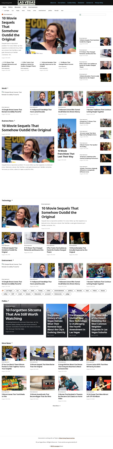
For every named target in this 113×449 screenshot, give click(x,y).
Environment (7, 261)
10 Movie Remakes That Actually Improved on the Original (48, 64)
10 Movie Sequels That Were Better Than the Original (42, 366)
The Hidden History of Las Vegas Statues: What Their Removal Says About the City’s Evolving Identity (56, 324)
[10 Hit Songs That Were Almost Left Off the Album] (99, 383)
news (23, 10)
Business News (8, 121)
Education (38, 294)
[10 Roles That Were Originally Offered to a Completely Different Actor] (105, 170)
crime (34, 10)
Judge (67, 294)
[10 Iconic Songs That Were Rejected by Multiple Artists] (105, 135)
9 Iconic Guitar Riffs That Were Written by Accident (97, 366)
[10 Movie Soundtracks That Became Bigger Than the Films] (42, 383)
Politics (5, 302)
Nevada (56, 10)
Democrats (58, 294)
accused (47, 294)
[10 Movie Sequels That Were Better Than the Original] (42, 354)
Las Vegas (6, 10)
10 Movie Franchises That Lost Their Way (66, 153)
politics (50, 10)
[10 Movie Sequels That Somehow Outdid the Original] (51, 36)
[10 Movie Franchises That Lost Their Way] (67, 133)
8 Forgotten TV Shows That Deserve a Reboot (88, 122)
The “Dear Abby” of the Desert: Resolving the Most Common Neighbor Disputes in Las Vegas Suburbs (100, 324)
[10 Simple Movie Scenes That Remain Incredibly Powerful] (14, 98)
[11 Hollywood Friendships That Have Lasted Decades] (42, 98)
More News (6, 344)
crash (20, 294)
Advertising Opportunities (67, 439)
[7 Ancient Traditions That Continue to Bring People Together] (99, 98)
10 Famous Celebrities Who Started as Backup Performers (89, 157)
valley (5, 294)
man (62, 10)
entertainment (42, 10)
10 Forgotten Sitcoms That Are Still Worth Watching (23, 315)
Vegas (17, 10)
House (103, 291)
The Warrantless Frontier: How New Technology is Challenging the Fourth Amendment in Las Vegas (78, 324)
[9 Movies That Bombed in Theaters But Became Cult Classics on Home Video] (70, 383)
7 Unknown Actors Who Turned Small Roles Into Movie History (69, 111)
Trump (28, 10)
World (4, 88)
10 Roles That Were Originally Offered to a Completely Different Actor (88, 170)
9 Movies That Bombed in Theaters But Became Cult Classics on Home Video (70, 397)
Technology (6, 201)
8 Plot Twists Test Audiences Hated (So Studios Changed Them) (28, 64)
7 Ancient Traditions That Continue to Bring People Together (99, 111)
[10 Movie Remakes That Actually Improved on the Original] (105, 77)
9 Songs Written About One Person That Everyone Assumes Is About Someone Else (70, 367)
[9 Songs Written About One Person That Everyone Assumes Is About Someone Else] (70, 354)
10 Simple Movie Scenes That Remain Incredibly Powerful (12, 111)
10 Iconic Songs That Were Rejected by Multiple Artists (88, 134)
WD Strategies (55, 447)
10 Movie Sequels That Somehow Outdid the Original (11, 29)
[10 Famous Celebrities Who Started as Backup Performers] (105, 158)
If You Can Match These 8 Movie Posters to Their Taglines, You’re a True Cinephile (13, 367)
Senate (28, 294)
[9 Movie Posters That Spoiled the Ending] (105, 146)
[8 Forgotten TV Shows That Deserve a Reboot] (105, 123)
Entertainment (8, 14)
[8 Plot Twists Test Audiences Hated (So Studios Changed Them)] (105, 65)
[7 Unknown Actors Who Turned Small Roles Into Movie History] (70, 98)
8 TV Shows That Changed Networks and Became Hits (9, 64)
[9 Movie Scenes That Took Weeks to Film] (14, 383)
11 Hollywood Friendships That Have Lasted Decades (41, 111)
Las (13, 10)
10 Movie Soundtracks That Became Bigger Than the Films (40, 396)
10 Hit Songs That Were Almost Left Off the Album (97, 396)
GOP (12, 294)
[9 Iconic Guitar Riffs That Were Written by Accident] (99, 354)
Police (95, 291)
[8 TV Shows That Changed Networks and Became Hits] (105, 53)
